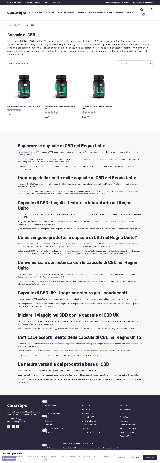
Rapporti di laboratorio (54, 428)
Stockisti (48, 421)
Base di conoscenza (128, 432)
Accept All (150, 458)
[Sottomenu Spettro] (124, 13)
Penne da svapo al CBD (102, 13)
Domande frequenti (52, 413)
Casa (9, 25)
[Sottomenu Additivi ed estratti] (75, 13)
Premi (122, 413)
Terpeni (85, 428)
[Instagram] (17, 426)
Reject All (135, 458)
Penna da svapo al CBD (91, 425)
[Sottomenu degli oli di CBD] (55, 13)
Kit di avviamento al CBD (92, 432)
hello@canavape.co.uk (16, 421)
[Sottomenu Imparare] (135, 13)
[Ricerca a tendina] (142, 9)
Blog (46, 409)
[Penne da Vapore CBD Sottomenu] (113, 13)
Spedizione (124, 417)
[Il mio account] (151, 9)
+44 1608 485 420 (14, 419)
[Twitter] (13, 426)
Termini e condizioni (128, 425)
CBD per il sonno (85, 13)
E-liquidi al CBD (35, 13)
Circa (47, 417)
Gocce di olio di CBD (31, 152)
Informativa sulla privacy (129, 428)
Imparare (130, 13)
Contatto (48, 425)
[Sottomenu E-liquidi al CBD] (43, 13)
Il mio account (125, 409)
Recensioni (49, 432)
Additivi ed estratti (65, 13)
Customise (121, 458)
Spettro (119, 13)
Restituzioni (125, 421)
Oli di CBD (50, 13)
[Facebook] (8, 426)
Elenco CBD (124, 436)
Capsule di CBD (80, 251)
